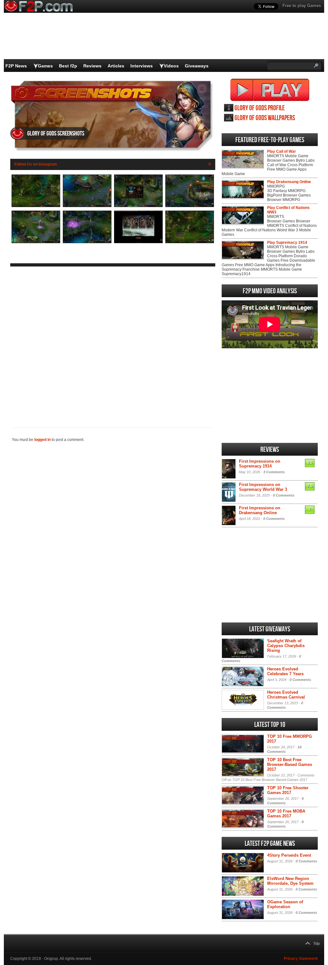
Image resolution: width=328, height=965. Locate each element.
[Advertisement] (112, 342)
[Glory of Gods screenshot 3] (138, 206)
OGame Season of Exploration (285, 904)
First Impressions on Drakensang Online (259, 510)
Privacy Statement (301, 958)
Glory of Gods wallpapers (264, 118)
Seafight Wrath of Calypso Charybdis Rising (286, 645)
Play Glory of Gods (269, 90)
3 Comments (274, 472)
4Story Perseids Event (289, 855)
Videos (171, 65)
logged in (42, 439)
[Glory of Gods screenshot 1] (36, 206)
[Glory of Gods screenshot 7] (138, 242)
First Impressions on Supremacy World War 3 (263, 487)
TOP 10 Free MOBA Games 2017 (286, 813)
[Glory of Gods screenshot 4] (189, 206)
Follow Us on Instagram (35, 164)
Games (45, 65)
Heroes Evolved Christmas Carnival (286, 694)
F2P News (16, 65)
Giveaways (197, 65)
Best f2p (68, 65)
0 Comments (283, 495)
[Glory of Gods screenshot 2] (87, 206)
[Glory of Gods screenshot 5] (36, 242)
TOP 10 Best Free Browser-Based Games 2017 (289, 764)
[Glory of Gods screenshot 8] (189, 242)
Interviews (141, 65)
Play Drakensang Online (289, 182)
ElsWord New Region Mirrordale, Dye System (290, 881)
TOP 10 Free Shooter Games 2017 (287, 790)
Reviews (92, 65)
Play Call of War (281, 151)
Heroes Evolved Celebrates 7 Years (285, 671)
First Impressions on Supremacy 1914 (259, 463)
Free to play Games (302, 5)
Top (316, 943)
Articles (116, 65)
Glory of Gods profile (259, 108)
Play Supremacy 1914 (287, 242)
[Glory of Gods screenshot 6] (87, 242)
